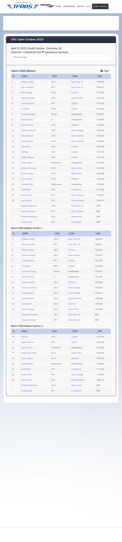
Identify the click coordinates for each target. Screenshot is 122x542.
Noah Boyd (25, 189)
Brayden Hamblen (29, 206)
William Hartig (27, 82)
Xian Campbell (27, 87)
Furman (74, 92)
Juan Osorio (26, 200)
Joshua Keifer (27, 184)
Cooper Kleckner (28, 211)
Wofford (74, 125)
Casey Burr (25, 146)
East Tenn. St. (77, 82)
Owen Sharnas (27, 103)
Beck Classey (27, 119)
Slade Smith (26, 195)
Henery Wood (27, 141)
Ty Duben (25, 109)
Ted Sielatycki (27, 136)
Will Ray (24, 152)
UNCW (74, 157)
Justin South (26, 222)
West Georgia (77, 130)
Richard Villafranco (29, 216)
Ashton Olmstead (29, 168)
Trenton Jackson (28, 130)
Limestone (76, 189)
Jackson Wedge (28, 114)
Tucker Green (27, 163)
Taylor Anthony (27, 157)
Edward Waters (78, 200)
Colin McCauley (28, 98)
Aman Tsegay (27, 173)
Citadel (74, 103)
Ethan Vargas (27, 92)
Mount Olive (76, 168)
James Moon (27, 179)
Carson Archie (27, 125)
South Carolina (77, 141)
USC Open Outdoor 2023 (27, 39)
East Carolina (77, 98)
